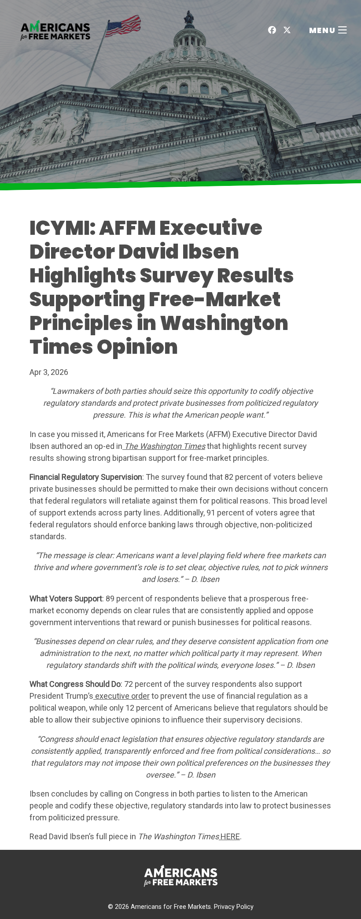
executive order (121, 695)
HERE (229, 836)
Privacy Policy (234, 907)
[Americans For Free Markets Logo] (55, 30)
